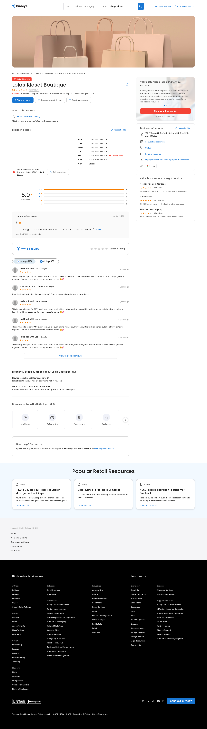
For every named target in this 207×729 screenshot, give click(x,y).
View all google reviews (70, 355)
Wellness (96, 632)
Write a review (163, 6)
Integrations (17, 680)
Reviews (15, 594)
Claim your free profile (165, 111)
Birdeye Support (164, 630)
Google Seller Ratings (21, 607)
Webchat (16, 617)
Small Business (53, 590)
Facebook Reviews (55, 643)
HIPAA (62, 714)
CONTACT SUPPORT (181, 701)
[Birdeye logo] (20, 6)
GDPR (55, 714)
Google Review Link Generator (170, 613)
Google (152, 166)
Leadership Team (138, 594)
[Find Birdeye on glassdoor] (163, 701)
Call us (148, 148)
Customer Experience (56, 651)
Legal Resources (138, 641)
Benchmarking (18, 657)
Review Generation (55, 613)
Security (48, 714)
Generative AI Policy (81, 714)
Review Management (56, 609)
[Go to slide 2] (166, 105)
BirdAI (14, 672)
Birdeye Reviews (138, 632)
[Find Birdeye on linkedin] (148, 701)
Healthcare (97, 603)
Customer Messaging (56, 621)
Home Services (98, 607)
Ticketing (16, 662)
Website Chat (53, 630)
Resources (135, 607)
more (97, 229)
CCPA (68, 714)
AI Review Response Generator (170, 609)
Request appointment (51, 100)
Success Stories (137, 628)
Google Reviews (54, 634)
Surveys (15, 649)
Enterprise (51, 594)
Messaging (17, 645)
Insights (15, 653)
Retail (38, 73)
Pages (15, 603)
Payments (16, 634)
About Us (135, 590)
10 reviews (34, 90)
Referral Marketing (55, 626)
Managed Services (165, 590)
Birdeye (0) (48, 261)
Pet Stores (15, 550)
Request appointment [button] (155, 142)
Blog (133, 611)
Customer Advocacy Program (170, 638)
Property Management (102, 615)
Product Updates (138, 620)
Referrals (16, 598)
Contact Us (136, 645)
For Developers (163, 626)
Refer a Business (164, 634)
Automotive (97, 590)
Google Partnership (20, 685)
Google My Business (56, 638)
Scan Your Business (165, 617)
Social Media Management (58, 655)
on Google (43, 269)
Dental (95, 594)
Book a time (136, 603)
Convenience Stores (20, 542)
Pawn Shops (16, 546)
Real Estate (97, 624)
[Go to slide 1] (164, 105)
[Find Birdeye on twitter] (143, 701)
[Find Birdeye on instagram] (153, 701)
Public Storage (98, 620)
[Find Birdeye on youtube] (158, 701)
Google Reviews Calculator (169, 605)
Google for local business (58, 605)
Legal (94, 611)
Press (133, 615)
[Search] (141, 6)
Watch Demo (136, 598)
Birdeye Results (137, 636)
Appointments (18, 626)
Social (14, 621)
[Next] (125, 419)
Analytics (16, 676)
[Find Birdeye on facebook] (138, 701)
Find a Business (164, 621)
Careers (134, 624)
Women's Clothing (53, 73)
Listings (15, 590)
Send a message (80, 100)
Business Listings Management (60, 647)
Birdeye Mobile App (20, 689)
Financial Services (99, 598)
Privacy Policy (37, 714)
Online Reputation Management (61, 617)
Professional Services (166, 594)
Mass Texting (18, 630)
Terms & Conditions (21, 714)
